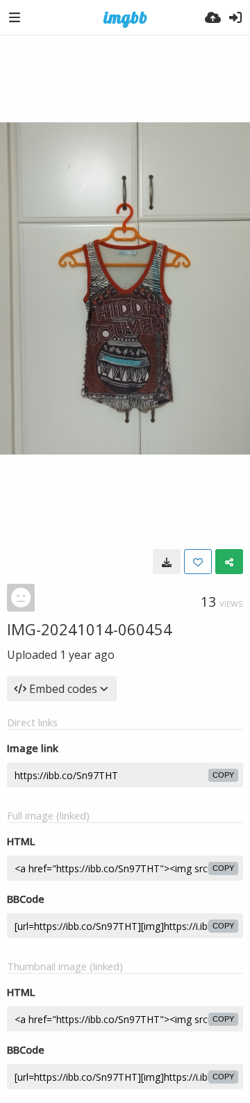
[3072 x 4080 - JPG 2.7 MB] (167, 561)
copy (223, 775)
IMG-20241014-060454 (89, 629)
